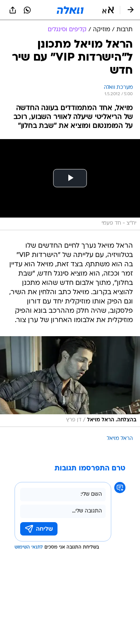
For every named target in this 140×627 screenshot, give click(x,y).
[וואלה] (70, 10)
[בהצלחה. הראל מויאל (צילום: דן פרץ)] (70, 381)
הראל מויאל (120, 438)
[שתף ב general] (13, 10)
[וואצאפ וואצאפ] (27, 10)
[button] (108, 10)
